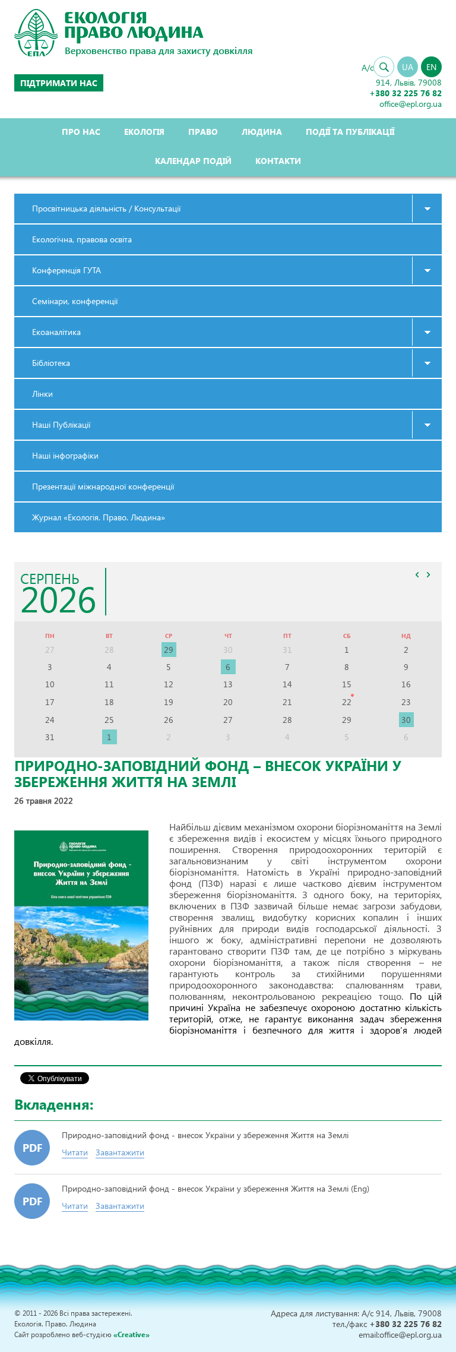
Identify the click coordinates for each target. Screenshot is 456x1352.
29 (168, 649)
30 (406, 719)
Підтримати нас (58, 83)
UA (407, 66)
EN (431, 66)
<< (417, 574)
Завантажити (120, 1152)
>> (428, 574)
